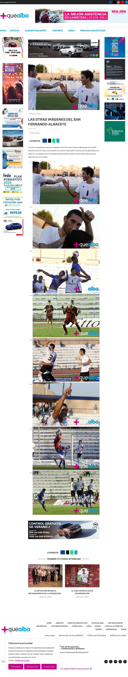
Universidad (111, 629)
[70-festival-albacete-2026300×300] (114, 38)
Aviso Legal (50, 635)
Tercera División (115, 623)
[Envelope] (125, 661)
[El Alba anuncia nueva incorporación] (82, 575)
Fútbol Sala (77, 626)
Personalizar (16, 666)
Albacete (60, 623)
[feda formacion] (12, 174)
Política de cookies (22, 660)
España (99, 629)
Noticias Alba (35, 133)
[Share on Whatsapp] (53, 141)
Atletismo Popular (59, 626)
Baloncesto (41, 626)
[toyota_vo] (12, 220)
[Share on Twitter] (49, 141)
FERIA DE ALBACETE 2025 (78, 623)
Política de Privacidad (96, 635)
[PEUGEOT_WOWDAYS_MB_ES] (12, 131)
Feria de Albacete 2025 (92, 30)
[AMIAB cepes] (114, 82)
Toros (123, 629)
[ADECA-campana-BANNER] (12, 109)
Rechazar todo (32, 666)
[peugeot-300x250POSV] (114, 104)
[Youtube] (122, 2)
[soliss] (81, 10)
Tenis (88, 626)
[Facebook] (110, 2)
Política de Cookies (118, 635)
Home (49, 623)
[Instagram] (118, 2)
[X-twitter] (110, 661)
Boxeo (98, 626)
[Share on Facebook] (44, 141)
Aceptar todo (49, 666)
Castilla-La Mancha (114, 626)
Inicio (3, 30)
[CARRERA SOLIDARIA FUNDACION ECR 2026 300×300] (114, 122)
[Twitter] (114, 2)
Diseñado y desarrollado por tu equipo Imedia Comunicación (62, 668)
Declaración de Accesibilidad (71, 635)
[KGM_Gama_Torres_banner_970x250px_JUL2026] (64, 41)
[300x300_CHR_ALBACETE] (114, 60)
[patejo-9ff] (12, 198)
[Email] (126, 2)
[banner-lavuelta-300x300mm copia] (12, 38)
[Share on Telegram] (57, 141)
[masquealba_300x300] (12, 149)
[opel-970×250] (64, 522)
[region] (32, 655)
